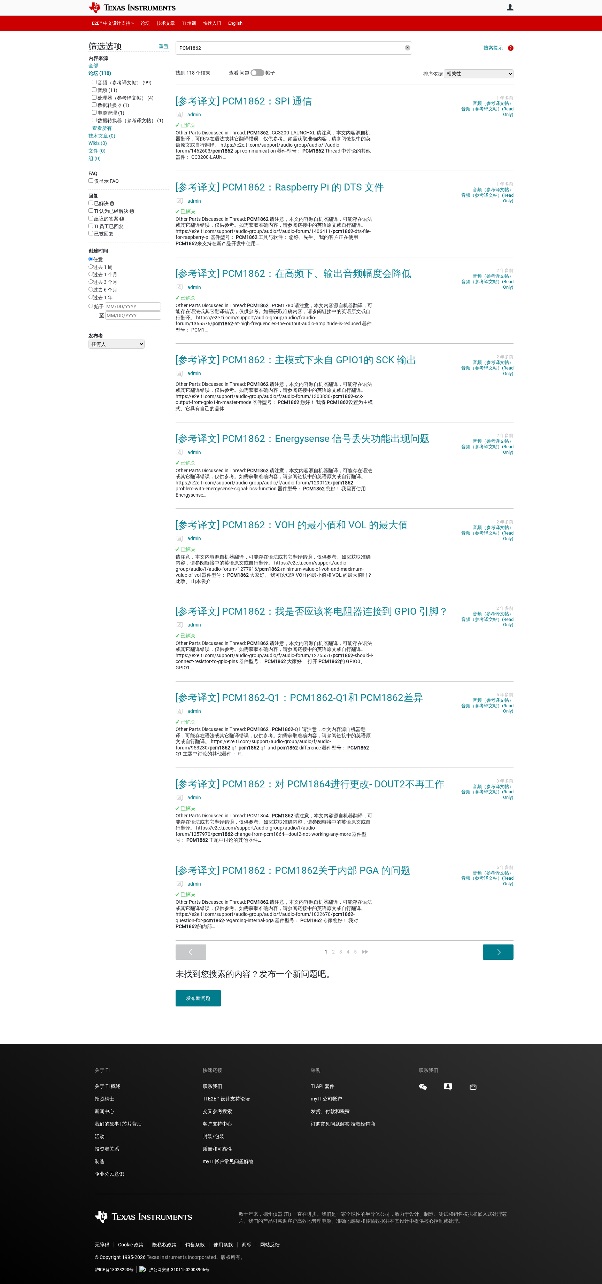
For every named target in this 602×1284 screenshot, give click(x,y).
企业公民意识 (109, 1174)
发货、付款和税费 (330, 1111)
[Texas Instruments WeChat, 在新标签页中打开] (423, 1089)
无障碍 (102, 1244)
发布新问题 (198, 998)
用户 (510, 7)
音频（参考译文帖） (493, 103)
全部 (93, 65)
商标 (247, 1244)
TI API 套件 (322, 1086)
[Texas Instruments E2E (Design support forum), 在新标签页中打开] (448, 1089)
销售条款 (195, 1244)
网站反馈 (270, 1244)
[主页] (137, 7)
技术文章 (166, 23)
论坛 (145, 23)
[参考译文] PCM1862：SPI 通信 (244, 101)
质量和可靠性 (218, 1149)
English (235, 23)
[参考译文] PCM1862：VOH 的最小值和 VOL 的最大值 (292, 525)
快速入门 (212, 23)
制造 (100, 1161)
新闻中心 (104, 1111)
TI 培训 (189, 23)
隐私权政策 (164, 1244)
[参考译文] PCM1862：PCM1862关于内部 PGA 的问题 (293, 870)
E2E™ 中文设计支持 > (113, 23)
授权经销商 (363, 1124)
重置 (164, 46)
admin (194, 114)
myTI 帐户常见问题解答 (228, 1161)
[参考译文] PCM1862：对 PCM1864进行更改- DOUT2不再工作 (310, 784)
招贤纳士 (104, 1099)
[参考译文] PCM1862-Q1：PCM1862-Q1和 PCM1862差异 (299, 697)
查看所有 (102, 128)
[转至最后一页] (365, 951)
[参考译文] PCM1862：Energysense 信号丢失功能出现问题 (303, 438)
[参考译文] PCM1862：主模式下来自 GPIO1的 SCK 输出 (296, 360)
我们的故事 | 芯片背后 (118, 1124)
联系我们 (212, 1086)
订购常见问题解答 (330, 1124)
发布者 (95, 335)
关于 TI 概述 (108, 1086)
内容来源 (98, 58)
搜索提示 (493, 47)
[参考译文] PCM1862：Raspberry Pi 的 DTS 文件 (280, 187)
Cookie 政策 (131, 1244)
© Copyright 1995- (120, 1257)
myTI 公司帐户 (326, 1099)
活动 (100, 1136)
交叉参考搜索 (217, 1111)
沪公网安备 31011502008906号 (179, 1269)
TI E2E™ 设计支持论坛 (226, 1099)
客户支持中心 (217, 1124)
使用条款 (223, 1244)
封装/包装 (213, 1136)
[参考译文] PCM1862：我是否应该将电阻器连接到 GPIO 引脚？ (312, 611)
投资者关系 (107, 1149)
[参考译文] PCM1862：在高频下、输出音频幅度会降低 (293, 273)
